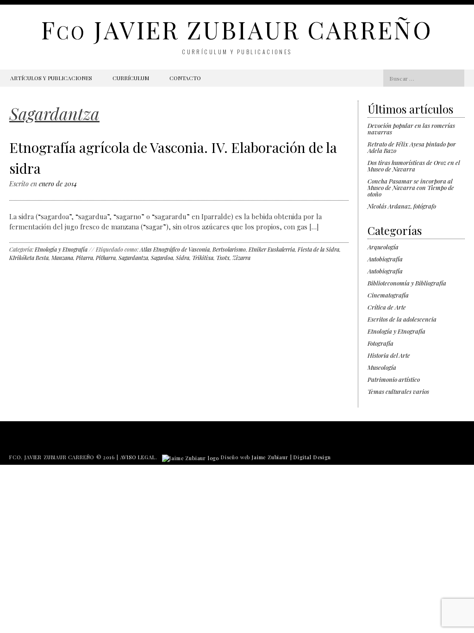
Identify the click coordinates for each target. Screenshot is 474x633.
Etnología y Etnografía (61, 249)
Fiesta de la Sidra (318, 249)
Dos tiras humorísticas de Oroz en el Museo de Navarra (414, 165)
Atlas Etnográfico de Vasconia (175, 249)
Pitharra (106, 257)
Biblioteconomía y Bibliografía (407, 283)
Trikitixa (202, 257)
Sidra (182, 257)
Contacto (185, 78)
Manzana (62, 257)
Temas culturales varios (398, 391)
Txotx (223, 257)
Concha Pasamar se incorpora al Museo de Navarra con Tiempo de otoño (411, 187)
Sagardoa (162, 257)
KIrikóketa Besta (29, 257)
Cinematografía (388, 295)
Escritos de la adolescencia (402, 319)
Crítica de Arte (387, 307)
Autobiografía (385, 259)
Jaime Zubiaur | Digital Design (291, 457)
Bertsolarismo (229, 249)
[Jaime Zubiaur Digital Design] (190, 457)
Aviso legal (138, 457)
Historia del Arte (389, 355)
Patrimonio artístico (394, 379)
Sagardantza (133, 257)
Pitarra (84, 257)
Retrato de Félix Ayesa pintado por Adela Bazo (412, 147)
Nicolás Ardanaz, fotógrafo (402, 206)
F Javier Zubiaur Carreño (236, 29)
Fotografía (380, 343)
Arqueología (383, 247)
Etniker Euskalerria (272, 249)
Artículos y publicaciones (51, 78)
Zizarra (241, 257)
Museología (382, 367)
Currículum (130, 78)
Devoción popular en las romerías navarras (411, 128)
